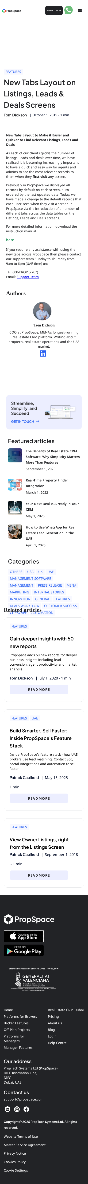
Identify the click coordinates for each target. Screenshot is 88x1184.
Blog (51, 1029)
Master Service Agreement (25, 1145)
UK (40, 571)
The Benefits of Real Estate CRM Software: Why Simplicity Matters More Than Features (53, 457)
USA (30, 571)
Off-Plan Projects (17, 1029)
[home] (11, 10)
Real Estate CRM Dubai (66, 1010)
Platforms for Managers (14, 1038)
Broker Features (16, 1023)
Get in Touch (54, 10)
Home (8, 1010)
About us (55, 1023)
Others (16, 571)
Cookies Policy (15, 1162)
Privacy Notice (15, 1153)
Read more (39, 689)
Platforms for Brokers (20, 1016)
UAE (50, 571)
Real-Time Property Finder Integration (47, 483)
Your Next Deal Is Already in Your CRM (52, 506)
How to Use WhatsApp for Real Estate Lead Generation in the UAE (50, 533)
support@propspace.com (23, 1099)
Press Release (50, 585)
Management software (30, 578)
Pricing (53, 1016)
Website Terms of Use (21, 1136)
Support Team (28, 276)
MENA (71, 585)
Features (13, 71)
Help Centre (57, 1043)
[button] (80, 11)
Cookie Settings (16, 1170)
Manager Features (18, 1047)
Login (52, 1036)
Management (21, 585)
